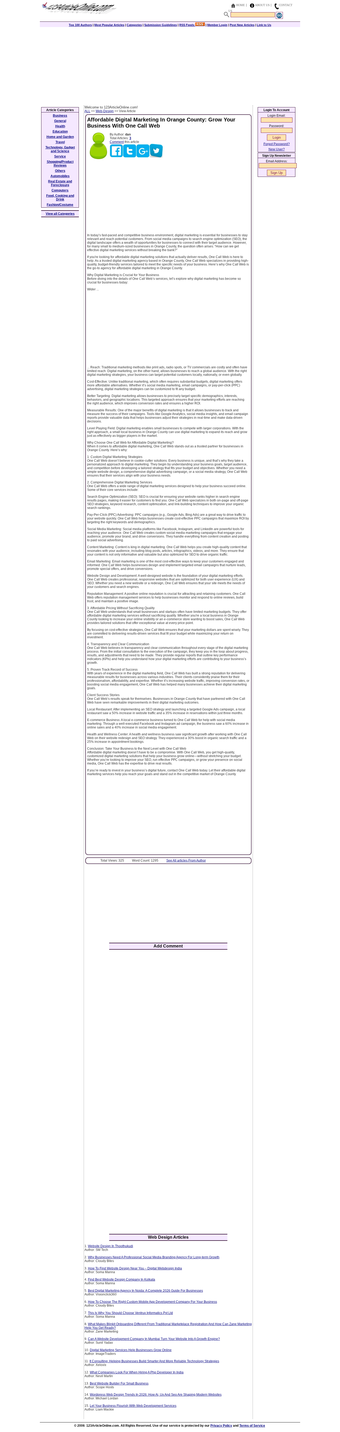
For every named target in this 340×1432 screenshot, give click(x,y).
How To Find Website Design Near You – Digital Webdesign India (135, 1268)
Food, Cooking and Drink (60, 197)
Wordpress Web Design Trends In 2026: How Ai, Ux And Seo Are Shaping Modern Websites (156, 1394)
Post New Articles (242, 25)
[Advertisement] (170, 65)
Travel (60, 142)
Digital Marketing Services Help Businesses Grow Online (131, 1350)
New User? (277, 149)
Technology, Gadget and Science (60, 149)
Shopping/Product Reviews (60, 163)
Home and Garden (60, 137)
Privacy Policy (221, 1425)
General (60, 121)
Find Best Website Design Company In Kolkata (121, 1279)
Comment (117, 142)
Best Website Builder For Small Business (119, 1383)
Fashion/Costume (60, 205)
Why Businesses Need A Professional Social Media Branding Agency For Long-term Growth (153, 1257)
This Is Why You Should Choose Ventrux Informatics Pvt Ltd (130, 1313)
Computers (60, 190)
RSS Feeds (187, 25)
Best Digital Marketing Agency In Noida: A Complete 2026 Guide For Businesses (145, 1291)
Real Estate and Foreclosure (60, 183)
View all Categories (60, 214)
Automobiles (60, 176)
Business (60, 115)
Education (60, 131)
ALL (87, 111)
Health (60, 126)
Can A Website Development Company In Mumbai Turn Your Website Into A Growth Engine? (154, 1339)
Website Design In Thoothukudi (110, 1246)
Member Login (217, 25)
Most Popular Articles (109, 25)
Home (240, 5)
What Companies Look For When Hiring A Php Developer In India (137, 1372)
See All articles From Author (186, 860)
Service (60, 156)
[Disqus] (168, 1023)
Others (60, 171)
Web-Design (105, 111)
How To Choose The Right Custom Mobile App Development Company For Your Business (152, 1302)
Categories (134, 25)
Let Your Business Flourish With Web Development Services (133, 1406)
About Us (262, 5)
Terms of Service (252, 1425)
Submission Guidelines (160, 25)
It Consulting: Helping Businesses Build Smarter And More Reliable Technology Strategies (154, 1361)
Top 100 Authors (80, 25)
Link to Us (264, 25)
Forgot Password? (277, 144)
